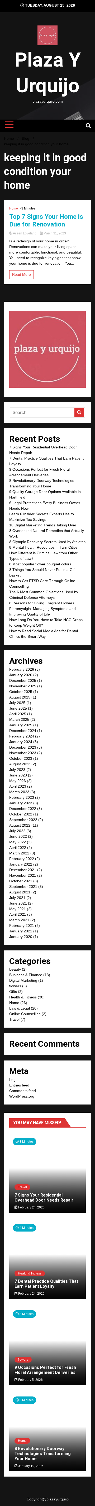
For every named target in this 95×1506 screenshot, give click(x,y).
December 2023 (22, 747)
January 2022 (20, 864)
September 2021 (23, 886)
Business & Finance (25, 975)
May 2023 (17, 781)
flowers (15, 986)
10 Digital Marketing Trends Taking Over (42, 525)
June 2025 (18, 708)
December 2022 (22, 808)
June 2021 (18, 903)
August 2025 (19, 697)
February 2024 (21, 736)
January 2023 (20, 803)
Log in (14, 1079)
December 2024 (22, 730)
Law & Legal (19, 1008)
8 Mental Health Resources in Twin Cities (43, 547)
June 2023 (18, 775)
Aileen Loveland (24, 233)
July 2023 (17, 769)
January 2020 (20, 937)
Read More (21, 274)
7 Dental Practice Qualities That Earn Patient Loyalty (46, 1284)
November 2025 (22, 686)
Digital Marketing (23, 980)
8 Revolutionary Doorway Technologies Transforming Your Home (43, 1453)
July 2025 (17, 703)
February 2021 (21, 925)
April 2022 (17, 847)
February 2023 (21, 797)
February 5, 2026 (30, 1380)
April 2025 (17, 714)
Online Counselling (25, 1014)
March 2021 (19, 920)
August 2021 (19, 892)
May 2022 (17, 842)
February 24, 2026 (31, 1207)
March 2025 (19, 719)
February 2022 (21, 859)
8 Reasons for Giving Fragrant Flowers (41, 603)
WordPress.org (21, 1096)
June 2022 (18, 836)
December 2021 (22, 870)
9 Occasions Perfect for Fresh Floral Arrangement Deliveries (45, 1370)
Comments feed (22, 1091)
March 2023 (19, 792)
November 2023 (22, 753)
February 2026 (21, 669)
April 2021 (17, 914)
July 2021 (17, 898)
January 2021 (20, 931)
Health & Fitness (23, 997)
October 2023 (20, 758)
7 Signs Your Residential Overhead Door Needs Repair (44, 1198)
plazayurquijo (57, 1499)
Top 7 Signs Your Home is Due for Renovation (46, 220)
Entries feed (19, 1085)
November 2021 (22, 875)
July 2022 (17, 831)
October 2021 (20, 881)
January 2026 (20, 675)
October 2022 (20, 814)
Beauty (15, 969)
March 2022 (19, 853)
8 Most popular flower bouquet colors (40, 564)
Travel (14, 1019)
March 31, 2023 (54, 233)
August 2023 (19, 764)
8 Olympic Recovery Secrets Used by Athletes (47, 542)
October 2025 (20, 691)
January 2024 (20, 742)
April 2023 (17, 786)
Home (13, 208)
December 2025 (22, 680)
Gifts (13, 991)
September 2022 (23, 820)
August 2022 (19, 825)
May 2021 (17, 909)
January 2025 (20, 725)
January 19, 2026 (30, 1466)
